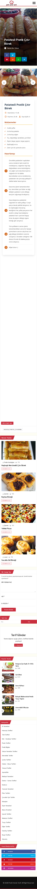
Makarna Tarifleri (7, 818)
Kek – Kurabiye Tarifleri (9, 739)
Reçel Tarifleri (6, 835)
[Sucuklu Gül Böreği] (18, 545)
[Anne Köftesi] (8, 689)
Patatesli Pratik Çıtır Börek (13, 429)
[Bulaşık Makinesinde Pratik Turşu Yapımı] (8, 700)
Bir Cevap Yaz (7, 423)
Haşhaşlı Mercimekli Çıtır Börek (13, 465)
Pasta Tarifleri (6, 743)
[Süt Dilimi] (8, 678)
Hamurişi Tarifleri (7, 730)
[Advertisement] (18, 338)
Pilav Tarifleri (6, 793)
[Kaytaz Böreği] (18, 482)
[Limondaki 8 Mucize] (8, 710)
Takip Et (33, 855)
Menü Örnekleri (7, 810)
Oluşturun (19, 645)
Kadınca (4, 785)
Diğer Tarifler (6, 826)
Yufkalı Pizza (6, 528)
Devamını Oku (6, 469)
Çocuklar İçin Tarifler (8, 797)
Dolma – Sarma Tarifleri (9, 780)
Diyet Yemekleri (7, 805)
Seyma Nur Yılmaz (13, 48)
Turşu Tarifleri (6, 822)
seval (5, 557)
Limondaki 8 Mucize (22, 707)
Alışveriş (4, 839)
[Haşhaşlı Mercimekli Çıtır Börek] (18, 450)
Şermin (6, 494)
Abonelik (32, 864)
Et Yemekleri (5, 726)
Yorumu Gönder (8, 609)
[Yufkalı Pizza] (18, 513)
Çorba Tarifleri (6, 760)
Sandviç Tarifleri (7, 831)
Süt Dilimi (18, 675)
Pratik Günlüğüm (9, 462)
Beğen (33, 851)
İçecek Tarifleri (6, 814)
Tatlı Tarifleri (6, 735)
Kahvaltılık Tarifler (7, 755)
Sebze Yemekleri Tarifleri (9, 751)
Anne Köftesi (19, 686)
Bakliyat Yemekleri (7, 776)
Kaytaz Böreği (7, 497)
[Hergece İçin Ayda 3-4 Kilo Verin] (8, 667)
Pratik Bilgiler (6, 747)
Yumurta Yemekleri (8, 789)
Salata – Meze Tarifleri (9, 764)
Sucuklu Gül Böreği (8, 560)
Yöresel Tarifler (6, 768)
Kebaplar (4, 801)
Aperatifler (5, 772)
